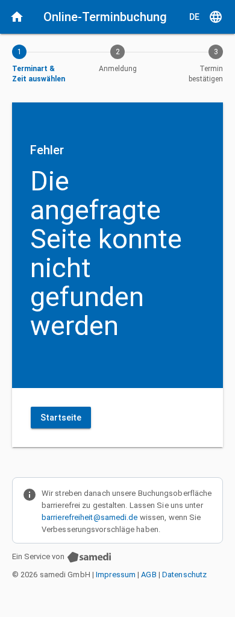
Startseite (60, 417)
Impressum (116, 574)
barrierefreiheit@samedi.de (90, 517)
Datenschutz (184, 574)
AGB (148, 574)
